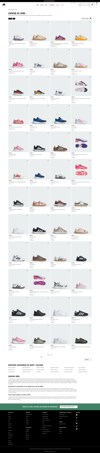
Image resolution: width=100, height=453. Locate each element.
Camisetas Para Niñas (82, 371)
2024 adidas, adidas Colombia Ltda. (50, 451)
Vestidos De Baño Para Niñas (27, 369)
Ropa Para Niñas (11, 369)
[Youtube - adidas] (84, 429)
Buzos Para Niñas (81, 369)
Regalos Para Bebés (40, 367)
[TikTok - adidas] (84, 426)
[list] (44, 19)
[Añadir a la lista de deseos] (27, 22)
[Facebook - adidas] (84, 415)
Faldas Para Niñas (53, 369)
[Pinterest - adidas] (84, 423)
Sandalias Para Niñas (26, 371)
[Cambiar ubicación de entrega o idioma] (97, 3)
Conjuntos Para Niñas (40, 369)
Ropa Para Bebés (11, 371)
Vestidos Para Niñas (12, 367)
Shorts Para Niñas (81, 367)
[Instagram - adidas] (84, 417)
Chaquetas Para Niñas (54, 367)
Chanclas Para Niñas (68, 371)
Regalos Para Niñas (26, 367)
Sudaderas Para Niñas (54, 371)
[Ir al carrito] (96, 5)
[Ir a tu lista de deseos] (94, 5)
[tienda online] (3, 4)
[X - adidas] (84, 420)
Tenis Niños (38, 371)
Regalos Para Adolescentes (69, 367)
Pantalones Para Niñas (68, 369)
